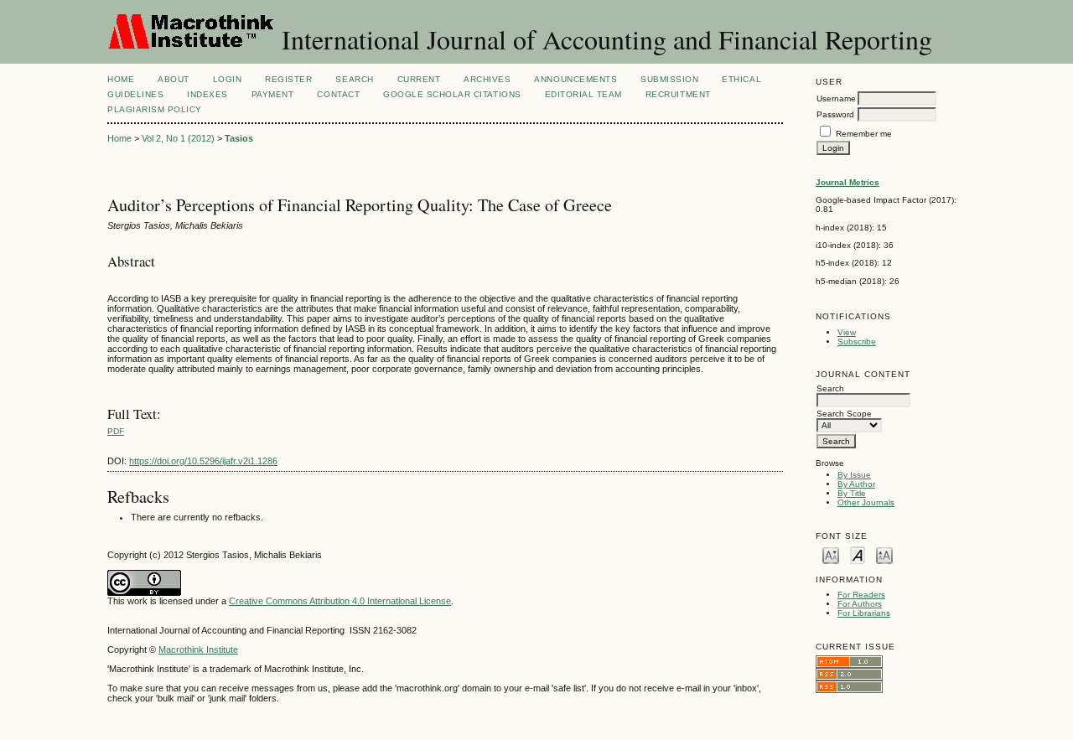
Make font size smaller (830, 554)
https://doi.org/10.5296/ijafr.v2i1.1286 (203, 461)
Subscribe (856, 341)
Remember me (864, 133)
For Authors (859, 603)
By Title (851, 493)
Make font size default (857, 554)
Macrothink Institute (198, 649)
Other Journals (865, 502)
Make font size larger (884, 554)
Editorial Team (583, 94)
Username (836, 98)
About (173, 79)
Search (354, 79)
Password (835, 114)
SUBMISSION (669, 79)
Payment (272, 94)
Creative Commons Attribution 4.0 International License (340, 601)
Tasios (239, 138)
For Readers (861, 594)
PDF (115, 431)
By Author (856, 484)
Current (419, 79)
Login (227, 79)
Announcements (575, 79)
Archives (487, 79)
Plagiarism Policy (154, 109)
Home (120, 79)
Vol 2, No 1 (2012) (178, 138)
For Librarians (863, 613)
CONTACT (338, 94)
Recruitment (678, 94)
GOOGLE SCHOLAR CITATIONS (452, 94)
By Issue (854, 474)
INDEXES (207, 94)
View (846, 332)
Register (288, 79)
